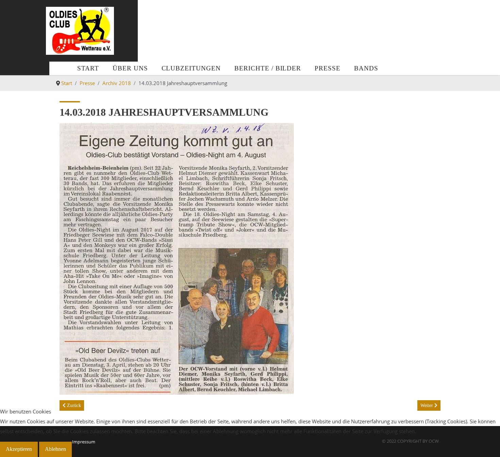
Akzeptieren (19, 449)
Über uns (130, 68)
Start (88, 68)
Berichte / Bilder (267, 68)
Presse (327, 68)
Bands (366, 68)
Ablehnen (55, 449)
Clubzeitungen (191, 68)
